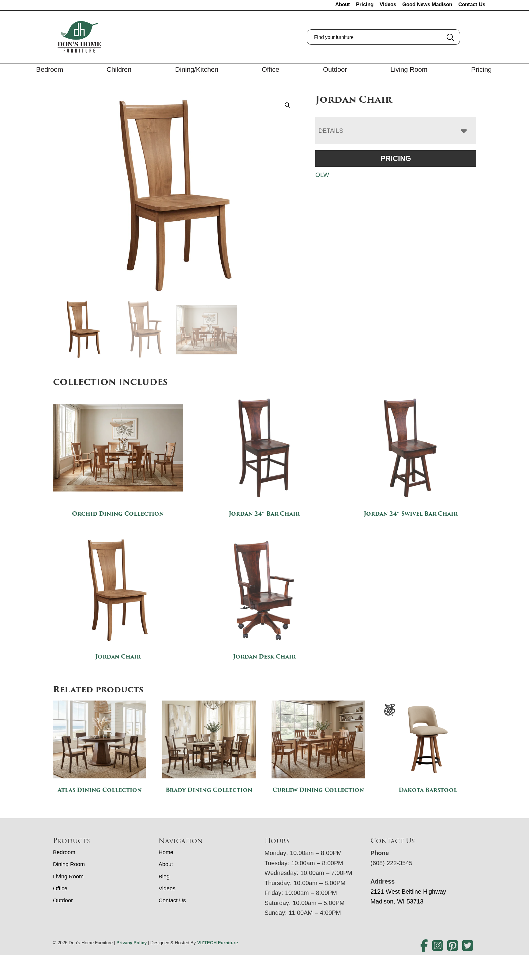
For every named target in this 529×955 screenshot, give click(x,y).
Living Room (408, 69)
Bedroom (49, 69)
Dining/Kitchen (196, 69)
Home (166, 852)
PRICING (396, 158)
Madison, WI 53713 (396, 901)
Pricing (364, 4)
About (342, 4)
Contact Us (471, 4)
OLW (322, 174)
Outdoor (335, 69)
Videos (388, 4)
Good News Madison (427, 4)
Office (270, 69)
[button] (287, 105)
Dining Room (69, 864)
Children (119, 69)
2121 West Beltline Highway (408, 891)
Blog (164, 876)
